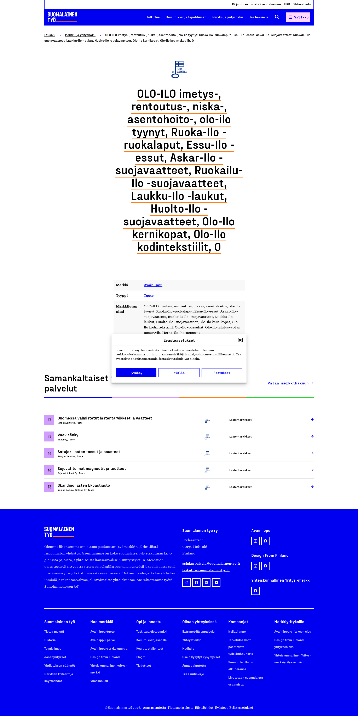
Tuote (149, 295)
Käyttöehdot (204, 708)
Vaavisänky (68, 434)
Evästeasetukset (241, 708)
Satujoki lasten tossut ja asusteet (89, 451)
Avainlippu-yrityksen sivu (292, 631)
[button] (240, 340)
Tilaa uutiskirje (193, 674)
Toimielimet (52, 648)
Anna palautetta (194, 665)
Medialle (188, 648)
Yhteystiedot (302, 4)
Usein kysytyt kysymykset (201, 657)
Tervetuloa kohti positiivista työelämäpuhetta (240, 646)
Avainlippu (153, 285)
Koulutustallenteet (149, 648)
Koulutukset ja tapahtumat (186, 17)
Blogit (140, 657)
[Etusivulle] (62, 17)
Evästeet (221, 708)
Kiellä (179, 372)
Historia (50, 640)
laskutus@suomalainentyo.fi (206, 570)
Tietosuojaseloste (180, 708)
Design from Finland (105, 657)
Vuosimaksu (99, 681)
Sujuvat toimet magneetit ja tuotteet (92, 468)
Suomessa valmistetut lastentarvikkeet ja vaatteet (105, 417)
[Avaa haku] (277, 17)
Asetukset (222, 372)
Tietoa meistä (54, 631)
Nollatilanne (237, 631)
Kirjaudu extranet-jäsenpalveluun (256, 4)
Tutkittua (153, 17)
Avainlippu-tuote (102, 631)
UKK (287, 4)
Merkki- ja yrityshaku (227, 17)
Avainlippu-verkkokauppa (108, 648)
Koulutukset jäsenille (151, 640)
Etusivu (49, 35)
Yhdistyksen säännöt (59, 665)
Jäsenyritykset (55, 657)
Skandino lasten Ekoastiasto (84, 485)
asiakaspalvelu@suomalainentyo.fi (211, 563)
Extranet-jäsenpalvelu (198, 631)
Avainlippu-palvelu (103, 640)
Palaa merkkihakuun (288, 383)
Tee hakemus (258, 17)
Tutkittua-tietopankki (151, 631)
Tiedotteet (143, 665)
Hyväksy (136, 372)
